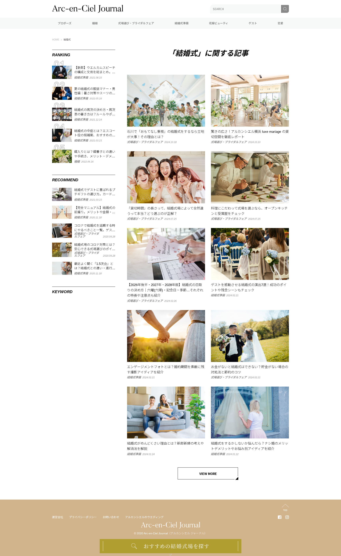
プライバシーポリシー (83, 517)
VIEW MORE (208, 473)
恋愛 (280, 23)
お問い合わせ (111, 517)
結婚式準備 (181, 23)
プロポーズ (64, 23)
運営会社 (57, 517)
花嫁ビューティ (218, 23)
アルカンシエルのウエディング (144, 517)
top (285, 509)
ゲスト (253, 23)
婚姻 (95, 23)
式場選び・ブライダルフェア (136, 23)
